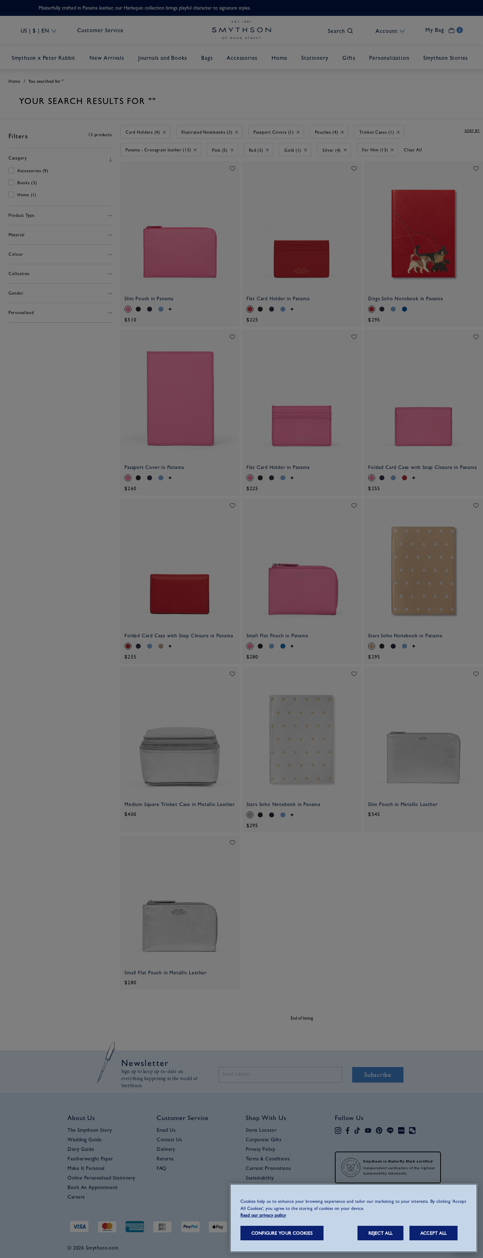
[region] (353, 1218)
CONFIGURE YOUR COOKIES (282, 1233)
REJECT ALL (380, 1233)
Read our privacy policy (263, 1215)
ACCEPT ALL (433, 1233)
